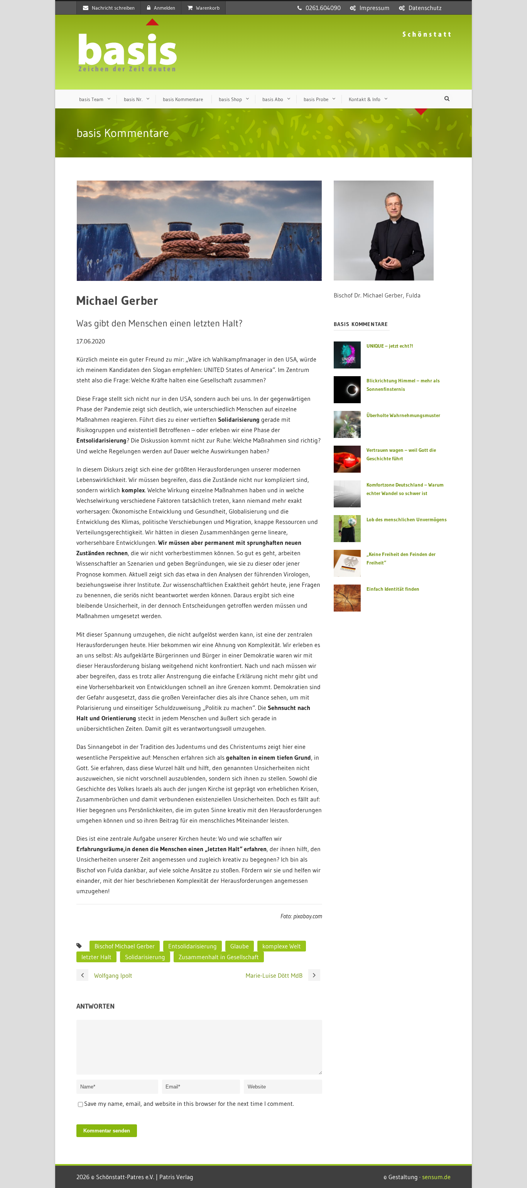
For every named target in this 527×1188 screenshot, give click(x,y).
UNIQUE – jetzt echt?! (390, 346)
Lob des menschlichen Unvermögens (407, 519)
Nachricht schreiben (113, 8)
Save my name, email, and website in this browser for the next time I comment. (189, 1103)
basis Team (91, 99)
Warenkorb (208, 8)
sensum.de (436, 1177)
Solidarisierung (145, 957)
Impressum (375, 8)
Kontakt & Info (364, 99)
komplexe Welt (281, 946)
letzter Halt (96, 957)
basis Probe (316, 99)
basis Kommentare (183, 99)
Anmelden (164, 8)
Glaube (239, 946)
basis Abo (272, 99)
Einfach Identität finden (393, 589)
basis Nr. (133, 99)
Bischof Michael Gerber (125, 946)
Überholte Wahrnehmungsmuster (403, 415)
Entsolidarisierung (192, 946)
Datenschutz (425, 8)
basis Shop (230, 99)
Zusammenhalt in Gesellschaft (219, 957)
